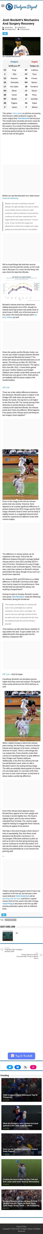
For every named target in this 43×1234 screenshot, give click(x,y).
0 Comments (24, 29)
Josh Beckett (23, 118)
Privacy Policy (21, 1226)
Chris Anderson (22, 896)
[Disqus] (21, 1022)
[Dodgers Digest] (22, 6)
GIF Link (6, 387)
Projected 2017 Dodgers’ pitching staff (14, 949)
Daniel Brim (9, 27)
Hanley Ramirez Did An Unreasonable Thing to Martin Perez (27, 955)
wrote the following (10, 198)
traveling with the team (12, 899)
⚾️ (21, 1056)
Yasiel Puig (7, 904)
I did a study (17, 113)
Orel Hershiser (18, 597)
